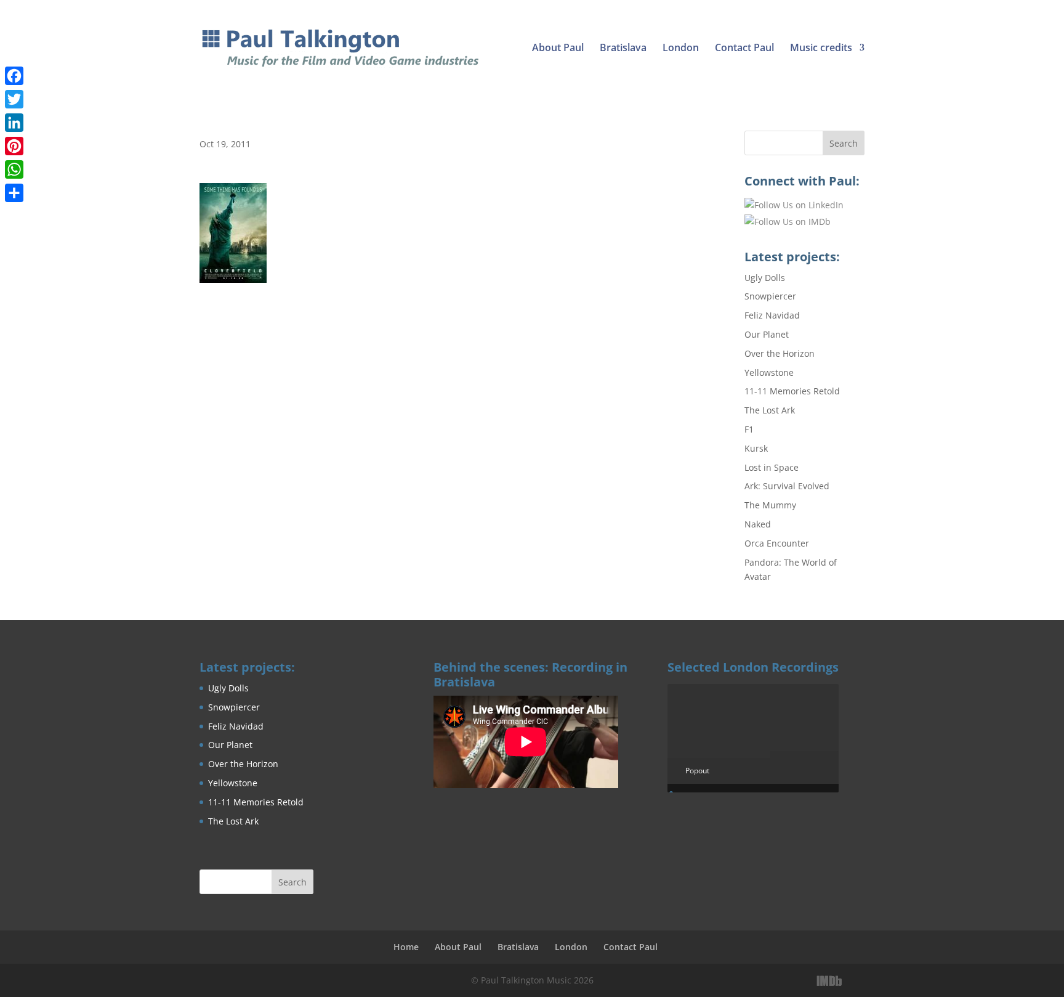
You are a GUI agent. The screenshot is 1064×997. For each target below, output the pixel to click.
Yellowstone (769, 372)
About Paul (558, 48)
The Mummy (770, 505)
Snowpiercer (770, 296)
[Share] (14, 193)
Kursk (756, 448)
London (681, 48)
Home (406, 947)
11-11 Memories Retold (792, 391)
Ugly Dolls (764, 277)
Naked (757, 524)
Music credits (821, 48)
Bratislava (623, 48)
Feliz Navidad (772, 315)
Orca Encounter (776, 543)
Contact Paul (744, 48)
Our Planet (766, 334)
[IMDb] (829, 981)
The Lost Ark (769, 410)
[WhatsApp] (14, 169)
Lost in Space (771, 467)
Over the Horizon (779, 353)
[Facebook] (14, 75)
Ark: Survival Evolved (786, 486)
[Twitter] (14, 99)
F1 (749, 429)
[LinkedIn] (856, 980)
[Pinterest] (14, 146)
